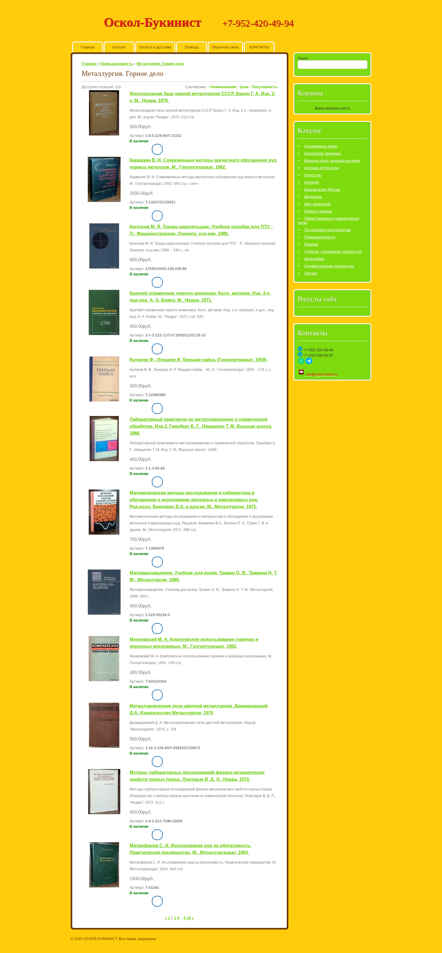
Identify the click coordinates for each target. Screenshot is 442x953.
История (311, 182)
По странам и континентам (327, 230)
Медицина (313, 197)
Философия (314, 259)
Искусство (312, 175)
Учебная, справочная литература (333, 252)
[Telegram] (308, 363)
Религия (311, 244)
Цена (244, 87)
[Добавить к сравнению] (157, 149)
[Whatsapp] (301, 363)
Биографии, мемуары (322, 153)
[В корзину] (134, 149)
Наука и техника (318, 211)
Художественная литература (329, 266)
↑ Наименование (222, 87)
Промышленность (319, 237)
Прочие (310, 273)
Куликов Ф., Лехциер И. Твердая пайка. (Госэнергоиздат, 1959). (199, 359)
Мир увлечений (317, 204)
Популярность (265, 87)
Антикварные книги (320, 146)
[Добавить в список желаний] (147, 150)
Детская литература (321, 168)
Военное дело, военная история (332, 161)
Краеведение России (322, 190)
